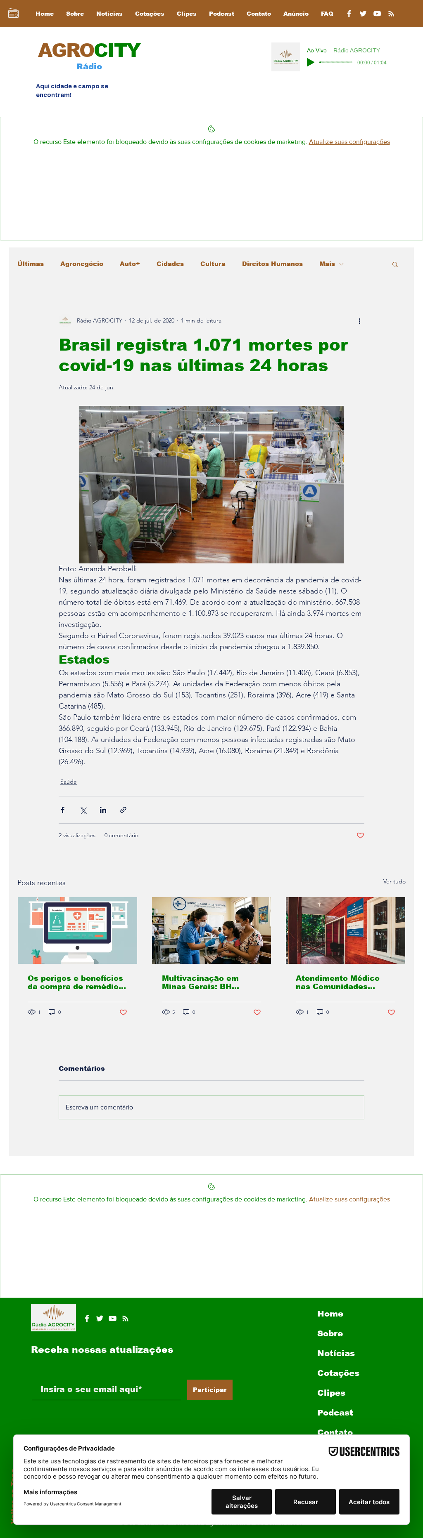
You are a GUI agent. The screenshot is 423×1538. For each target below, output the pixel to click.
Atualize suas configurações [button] (349, 141)
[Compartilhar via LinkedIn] (103, 810)
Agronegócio (81, 263)
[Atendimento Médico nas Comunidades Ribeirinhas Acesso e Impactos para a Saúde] (345, 930)
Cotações (338, 1373)
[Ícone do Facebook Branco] (87, 1318)
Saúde (68, 781)
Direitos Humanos (272, 263)
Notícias (336, 1353)
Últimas (30, 263)
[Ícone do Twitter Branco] (100, 1318)
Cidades (170, 263)
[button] (395, 264)
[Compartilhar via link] (123, 810)
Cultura (213, 263)
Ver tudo (394, 881)
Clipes (331, 1392)
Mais (327, 263)
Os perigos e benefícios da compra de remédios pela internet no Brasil (75, 982)
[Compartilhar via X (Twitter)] (83, 810)
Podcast (335, 1412)
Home (330, 1313)
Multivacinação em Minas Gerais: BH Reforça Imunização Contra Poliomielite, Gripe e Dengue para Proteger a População (206, 982)
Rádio (89, 66)
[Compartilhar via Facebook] (63, 810)
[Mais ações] (359, 320)
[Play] (310, 62)
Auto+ (130, 263)
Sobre (330, 1333)
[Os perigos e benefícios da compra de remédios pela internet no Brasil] (77, 930)
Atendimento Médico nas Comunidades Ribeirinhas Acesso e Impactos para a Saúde (343, 982)
